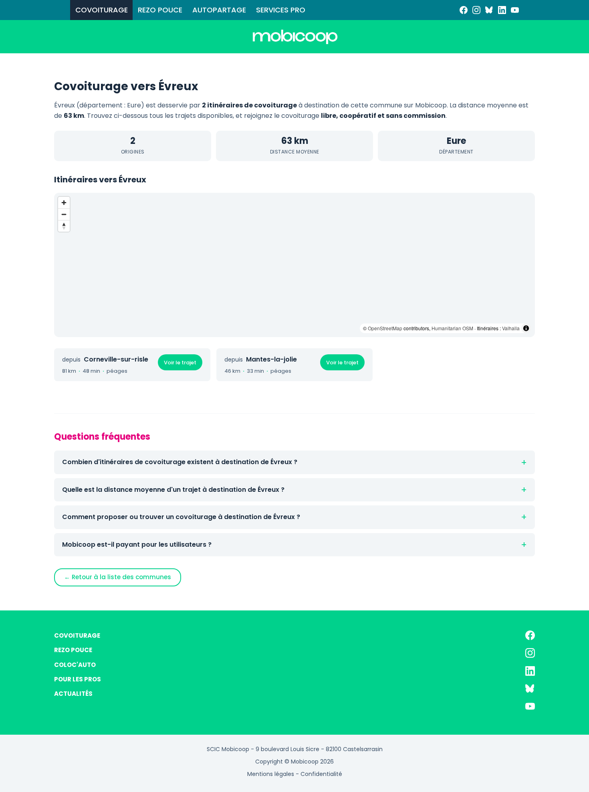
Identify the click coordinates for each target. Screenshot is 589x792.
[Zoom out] (64, 214)
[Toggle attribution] (526, 328)
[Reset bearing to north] (64, 226)
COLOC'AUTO (75, 665)
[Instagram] (476, 10)
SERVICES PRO (280, 10)
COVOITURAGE (101, 10)
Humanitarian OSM (452, 328)
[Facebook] (464, 10)
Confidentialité (321, 774)
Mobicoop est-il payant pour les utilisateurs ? (137, 544)
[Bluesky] (489, 10)
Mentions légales (270, 774)
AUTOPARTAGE (219, 10)
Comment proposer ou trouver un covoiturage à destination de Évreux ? (181, 516)
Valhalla (511, 328)
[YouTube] (515, 10)
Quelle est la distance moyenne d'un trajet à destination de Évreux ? (173, 489)
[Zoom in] (64, 202)
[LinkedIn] (502, 10)
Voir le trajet (180, 362)
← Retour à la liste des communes (117, 577)
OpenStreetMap (385, 328)
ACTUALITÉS (73, 693)
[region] (294, 265)
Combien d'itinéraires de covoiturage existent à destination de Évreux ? (179, 462)
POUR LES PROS (77, 679)
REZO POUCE (160, 10)
